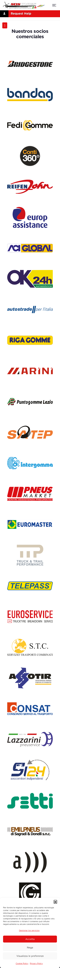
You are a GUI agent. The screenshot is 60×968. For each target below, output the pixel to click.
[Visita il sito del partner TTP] (30, 555)
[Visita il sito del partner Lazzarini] (30, 739)
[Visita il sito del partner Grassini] (30, 893)
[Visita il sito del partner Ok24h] (30, 278)
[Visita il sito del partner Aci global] (30, 248)
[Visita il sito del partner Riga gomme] (30, 340)
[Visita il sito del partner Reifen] (30, 186)
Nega (30, 947)
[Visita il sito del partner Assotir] (30, 678)
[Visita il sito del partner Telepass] (30, 586)
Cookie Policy (22, 963)
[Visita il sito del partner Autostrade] (30, 309)
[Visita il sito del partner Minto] (30, 862)
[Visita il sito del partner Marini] (30, 371)
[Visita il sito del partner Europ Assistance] (30, 217)
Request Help (21, 13)
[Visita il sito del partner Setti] (30, 800)
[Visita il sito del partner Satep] (30, 432)
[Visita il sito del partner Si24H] (30, 770)
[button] (55, 901)
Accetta (30, 939)
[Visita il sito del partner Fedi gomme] (30, 125)
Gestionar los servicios (29, 930)
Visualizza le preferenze (30, 956)
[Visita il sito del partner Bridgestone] (30, 64)
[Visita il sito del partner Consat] (30, 708)
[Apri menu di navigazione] (54, 5)
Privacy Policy (36, 963)
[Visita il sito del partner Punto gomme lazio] (30, 401)
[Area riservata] (4, 14)
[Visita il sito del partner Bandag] (30, 94)
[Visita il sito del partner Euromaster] (30, 524)
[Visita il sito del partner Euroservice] (30, 616)
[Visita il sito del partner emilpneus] (30, 831)
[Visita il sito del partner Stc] (30, 647)
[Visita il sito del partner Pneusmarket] (30, 493)
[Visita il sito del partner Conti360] (30, 156)
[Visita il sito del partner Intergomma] (30, 463)
